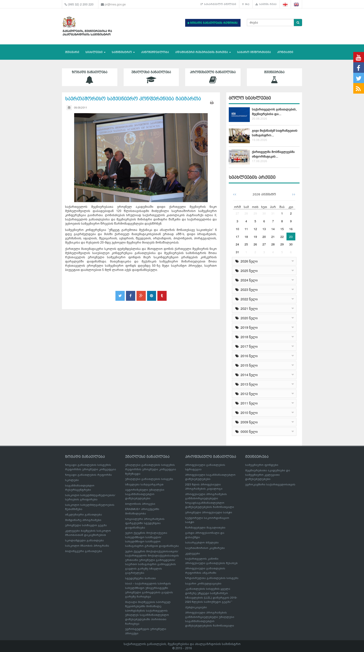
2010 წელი (248, 412)
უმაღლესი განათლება (151, 72)
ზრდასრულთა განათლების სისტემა (211, 578)
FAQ (246, 4)
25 (246, 244)
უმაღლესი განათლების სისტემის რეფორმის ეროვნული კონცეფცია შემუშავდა (150, 469)
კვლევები (192, 553)
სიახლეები (94, 52)
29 (255, 213)
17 (237, 237)
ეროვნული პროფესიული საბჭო (208, 512)
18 (246, 237)
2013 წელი (248, 384)
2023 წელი (248, 289)
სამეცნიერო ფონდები (261, 464)
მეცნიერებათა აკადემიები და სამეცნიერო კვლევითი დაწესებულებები (267, 475)
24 (237, 244)
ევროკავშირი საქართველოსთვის (270, 484)
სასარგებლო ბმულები (219, 4)
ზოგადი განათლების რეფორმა (88, 474)
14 (273, 229)
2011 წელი (248, 403)
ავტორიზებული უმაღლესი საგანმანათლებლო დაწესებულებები (144, 494)
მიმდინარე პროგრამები (83, 520)
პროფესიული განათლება (213, 72)
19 (255, 237)
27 (237, 213)
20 (264, 237)
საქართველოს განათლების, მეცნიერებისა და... (274, 111)
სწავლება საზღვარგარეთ (144, 484)
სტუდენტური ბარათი (140, 578)
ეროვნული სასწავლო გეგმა (86, 525)
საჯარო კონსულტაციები (203, 583)
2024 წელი (248, 280)
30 (264, 213)
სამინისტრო (122, 52)
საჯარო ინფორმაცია (254, 52)
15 (282, 229)
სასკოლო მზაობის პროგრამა (87, 545)
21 (273, 237)
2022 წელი (248, 299)
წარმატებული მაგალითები (205, 527)
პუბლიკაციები (196, 607)
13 (264, 229)
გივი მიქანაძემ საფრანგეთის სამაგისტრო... (274, 133)
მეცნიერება (274, 72)
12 (255, 229)
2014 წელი (248, 374)
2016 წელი (248, 355)
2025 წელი (248, 270)
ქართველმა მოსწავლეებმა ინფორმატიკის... (273, 154)
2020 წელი (248, 317)
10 (237, 229)
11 (246, 229)
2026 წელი (248, 261)
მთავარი (72, 52)
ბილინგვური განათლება (83, 551)
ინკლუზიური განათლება (83, 514)
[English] (296, 4)
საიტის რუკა (267, 4)
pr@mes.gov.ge (115, 4)
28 (246, 213)
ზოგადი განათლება (89, 72)
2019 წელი (248, 327)
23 (291, 237)
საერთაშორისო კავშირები (205, 548)
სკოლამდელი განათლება (84, 540)
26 (255, 244)
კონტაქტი (285, 52)
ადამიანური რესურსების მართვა (202, 52)
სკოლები (72, 480)
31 (273, 213)
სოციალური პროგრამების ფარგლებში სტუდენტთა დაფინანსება (145, 523)
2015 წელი (248, 365)
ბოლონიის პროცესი (140, 503)
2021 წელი (248, 308)
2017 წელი (248, 346)
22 (282, 237)
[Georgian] (285, 4)
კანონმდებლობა (155, 52)
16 (291, 229)
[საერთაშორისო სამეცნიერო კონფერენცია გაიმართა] (141, 153)
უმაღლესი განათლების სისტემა (149, 479)
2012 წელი (248, 393)
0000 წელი (248, 431)
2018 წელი (248, 336)
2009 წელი (248, 422)
